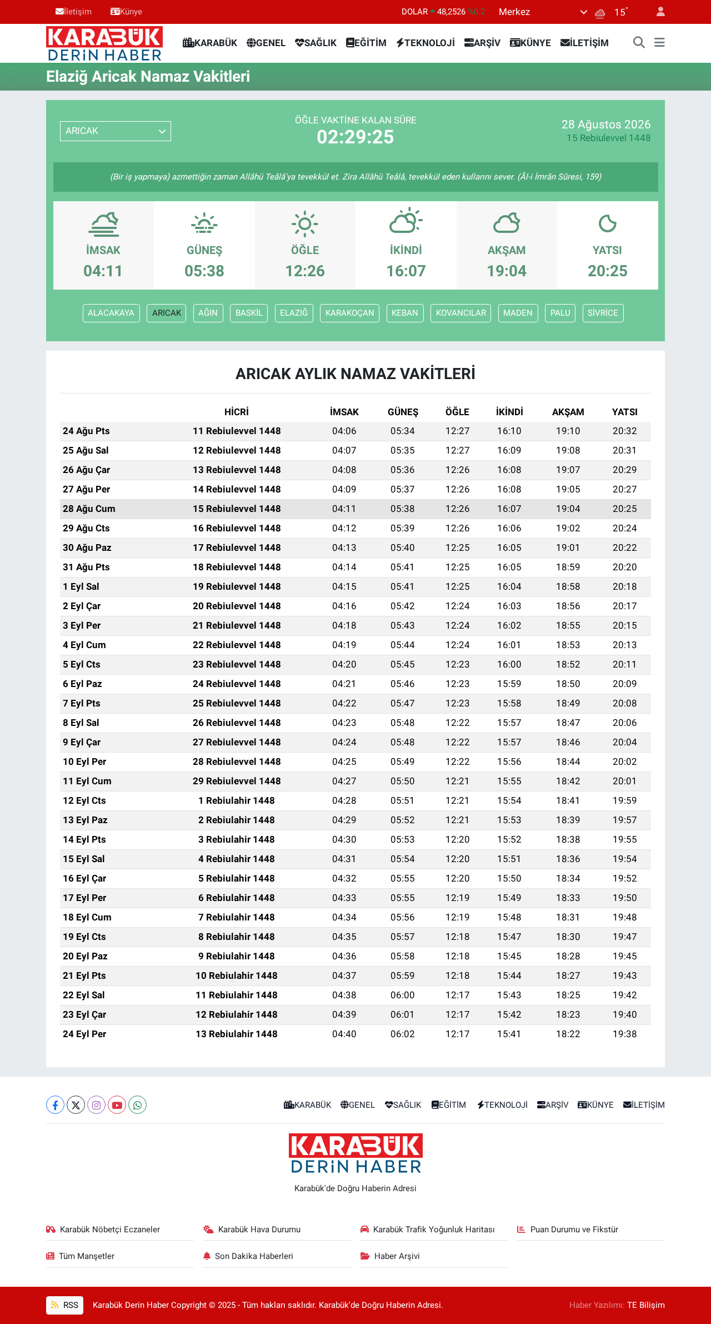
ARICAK (166, 313)
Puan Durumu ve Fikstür (574, 1230)
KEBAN (405, 313)
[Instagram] (96, 1105)
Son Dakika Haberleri (254, 1256)
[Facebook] (55, 1105)
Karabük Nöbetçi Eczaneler (110, 1230)
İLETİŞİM (589, 42)
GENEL (271, 42)
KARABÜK (215, 42)
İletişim (78, 12)
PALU (560, 313)
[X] (76, 1105)
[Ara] (639, 43)
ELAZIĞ (294, 313)
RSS (69, 1305)
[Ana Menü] (659, 43)
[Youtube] (117, 1105)
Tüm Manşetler (86, 1256)
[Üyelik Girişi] (656, 12)
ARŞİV (487, 42)
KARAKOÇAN (350, 313)
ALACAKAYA (111, 313)
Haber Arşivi (397, 1256)
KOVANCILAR (461, 313)
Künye (131, 12)
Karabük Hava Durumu (259, 1230)
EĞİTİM (370, 42)
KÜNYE (535, 42)
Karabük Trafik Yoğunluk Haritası (434, 1230)
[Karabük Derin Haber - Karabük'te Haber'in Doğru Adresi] (104, 42)
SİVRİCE (603, 313)
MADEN (518, 313)
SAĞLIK (320, 42)
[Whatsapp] (137, 1105)
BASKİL (249, 313)
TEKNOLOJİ (429, 42)
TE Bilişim (646, 1305)
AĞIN (208, 313)
